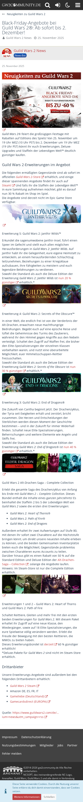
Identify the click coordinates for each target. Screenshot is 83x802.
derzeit (49, 644)
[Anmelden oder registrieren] (58, 5)
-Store (28, 177)
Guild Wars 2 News (19, 38)
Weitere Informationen (26, 797)
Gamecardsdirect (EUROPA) (28, 701)
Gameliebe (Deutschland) (27, 696)
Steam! (6, 185)
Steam (23, 686)
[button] (78, 5)
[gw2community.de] (21, 5)
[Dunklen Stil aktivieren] (68, 5)
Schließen (49, 797)
